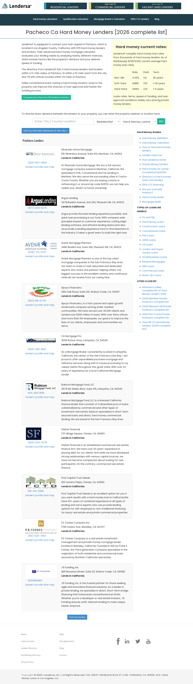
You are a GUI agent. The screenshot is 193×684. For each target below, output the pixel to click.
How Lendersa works (154, 159)
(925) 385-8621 (36, 349)
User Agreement (66, 641)
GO (161, 121)
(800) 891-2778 (36, 300)
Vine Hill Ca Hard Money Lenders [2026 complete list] (156, 326)
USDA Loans (149, 240)
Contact (63, 655)
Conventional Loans (153, 231)
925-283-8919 (35, 393)
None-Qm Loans (151, 275)
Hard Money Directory (30, 655)
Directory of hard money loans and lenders (156, 178)
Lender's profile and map (39, 166)
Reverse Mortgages (153, 261)
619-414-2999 (35, 491)
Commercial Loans (153, 270)
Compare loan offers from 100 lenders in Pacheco (46, 97)
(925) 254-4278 (37, 442)
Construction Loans (153, 226)
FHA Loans (148, 235)
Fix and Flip (148, 217)
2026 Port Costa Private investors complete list (156, 316)
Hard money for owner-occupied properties (156, 170)
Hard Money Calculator (155, 142)
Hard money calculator (45, 19)
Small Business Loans (154, 257)
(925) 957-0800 (37, 162)
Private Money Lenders (155, 164)
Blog (157, 19)
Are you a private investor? (152, 191)
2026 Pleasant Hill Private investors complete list (156, 308)
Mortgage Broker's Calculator (109, 19)
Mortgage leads (151, 201)
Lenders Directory (29, 648)
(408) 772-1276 (36, 252)
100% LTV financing (153, 184)
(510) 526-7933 (36, 535)
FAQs (61, 634)
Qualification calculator (75, 19)
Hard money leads (153, 197)
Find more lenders (77, 617)
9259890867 (34, 580)
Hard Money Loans (153, 222)
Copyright (27, 675)
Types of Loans (27, 641)
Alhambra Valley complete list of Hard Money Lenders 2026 (154, 291)
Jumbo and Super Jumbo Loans (152, 251)
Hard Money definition (155, 138)
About (24, 634)
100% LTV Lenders (140, 19)
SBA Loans (148, 266)
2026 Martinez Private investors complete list (155, 300)
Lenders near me (152, 155)
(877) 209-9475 (37, 208)
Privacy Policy (27, 662)
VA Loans (147, 244)
